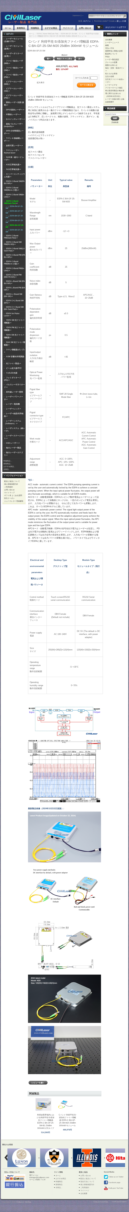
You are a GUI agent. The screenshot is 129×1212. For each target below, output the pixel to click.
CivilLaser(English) (102, 10)
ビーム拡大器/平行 (14, 368)
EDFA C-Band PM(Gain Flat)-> (11, 237)
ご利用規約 (8, 487)
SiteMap (28, 1202)
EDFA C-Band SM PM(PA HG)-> (13, 243)
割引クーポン (9, 498)
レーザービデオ (111, 85)
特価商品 (35, 28)
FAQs (107, 57)
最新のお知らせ (111, 65)
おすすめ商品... (9, 466)
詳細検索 (115, 122)
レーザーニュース (112, 42)
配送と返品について (12, 481)
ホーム (8, 28)
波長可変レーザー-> (14, 145)
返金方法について (87, 1181)
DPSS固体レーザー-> (15, 110)
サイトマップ (9, 493)
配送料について (111, 54)
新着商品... (7, 464)
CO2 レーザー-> (13, 443)
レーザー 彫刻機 (13, 404)
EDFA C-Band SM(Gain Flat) (47, 34)
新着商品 (21, 28)
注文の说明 (109, 76)
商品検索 (111, 108)
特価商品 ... (7, 461)
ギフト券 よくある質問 (13, 495)
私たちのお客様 (111, 74)
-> (11, 202)
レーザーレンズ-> (13, 409)
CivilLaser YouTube (115, 1188)
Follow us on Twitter (115, 1177)
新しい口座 (121, 21)
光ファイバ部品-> (13, 363)
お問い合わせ (85, 28)
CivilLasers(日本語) (85, 10)
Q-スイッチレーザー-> (15, 119)
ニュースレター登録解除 (13, 501)
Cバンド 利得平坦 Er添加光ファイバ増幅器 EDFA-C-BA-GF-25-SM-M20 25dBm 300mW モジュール (67, 1120)
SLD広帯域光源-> (13, 169)
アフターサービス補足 (114, 88)
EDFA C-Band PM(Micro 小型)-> (11, 262)
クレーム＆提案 (111, 62)
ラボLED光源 (11, 373)
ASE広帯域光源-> (13, 165)
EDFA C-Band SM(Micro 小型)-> (11, 189)
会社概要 (108, 40)
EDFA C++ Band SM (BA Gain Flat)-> (14, 308)
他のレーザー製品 (13, 448)
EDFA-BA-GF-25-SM (69, 34)
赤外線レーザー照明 (14, 392)
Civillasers (20, 1202)
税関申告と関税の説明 (114, 51)
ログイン (87, 21)
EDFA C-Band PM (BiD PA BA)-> (13, 276)
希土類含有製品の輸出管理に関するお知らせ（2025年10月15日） (114, 93)
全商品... (6, 469)
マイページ (68, 28)
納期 (107, 45)
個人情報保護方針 (11, 484)
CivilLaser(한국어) (119, 10)
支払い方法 (109, 48)
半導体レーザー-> (13, 114)
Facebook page (114, 1182)
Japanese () (77, 15)
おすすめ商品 (51, 28)
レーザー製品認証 (112, 59)
